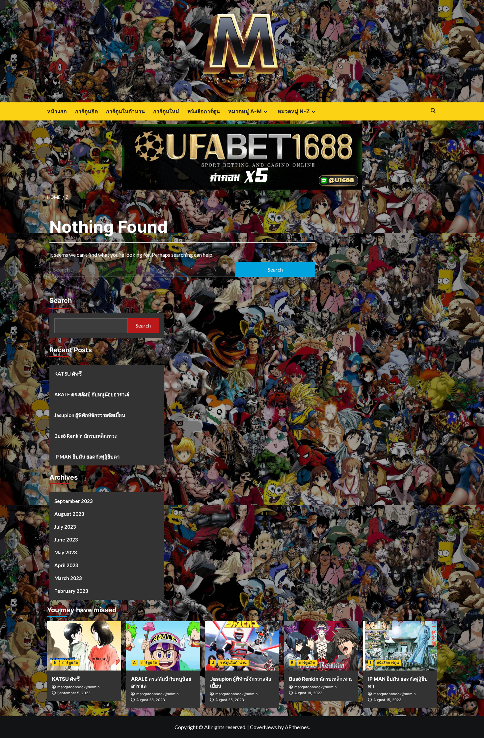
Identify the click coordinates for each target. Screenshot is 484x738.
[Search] (433, 111)
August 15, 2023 (387, 700)
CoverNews (263, 727)
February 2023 (71, 591)
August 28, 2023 (150, 700)
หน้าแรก (57, 111)
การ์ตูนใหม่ (166, 111)
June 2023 (66, 539)
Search (60, 300)
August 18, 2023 (308, 693)
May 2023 (65, 552)
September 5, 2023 (74, 693)
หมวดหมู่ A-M (245, 111)
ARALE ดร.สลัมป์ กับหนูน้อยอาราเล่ (91, 394)
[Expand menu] (265, 112)
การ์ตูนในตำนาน (125, 111)
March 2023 (68, 578)
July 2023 (65, 527)
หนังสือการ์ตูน (203, 111)
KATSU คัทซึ (68, 374)
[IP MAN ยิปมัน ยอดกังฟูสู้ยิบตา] (400, 646)
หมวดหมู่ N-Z (294, 111)
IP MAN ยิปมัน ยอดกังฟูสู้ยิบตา (87, 457)
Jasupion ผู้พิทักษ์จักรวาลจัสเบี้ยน (89, 415)
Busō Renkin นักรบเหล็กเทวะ (85, 436)
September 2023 (73, 501)
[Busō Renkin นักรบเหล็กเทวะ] (321, 646)
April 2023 (66, 565)
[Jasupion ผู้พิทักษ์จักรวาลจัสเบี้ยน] (242, 646)
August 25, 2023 (229, 700)
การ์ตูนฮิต (86, 111)
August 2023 (69, 514)
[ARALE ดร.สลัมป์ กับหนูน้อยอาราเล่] (163, 646)
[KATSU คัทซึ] (84, 646)
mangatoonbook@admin (78, 687)
